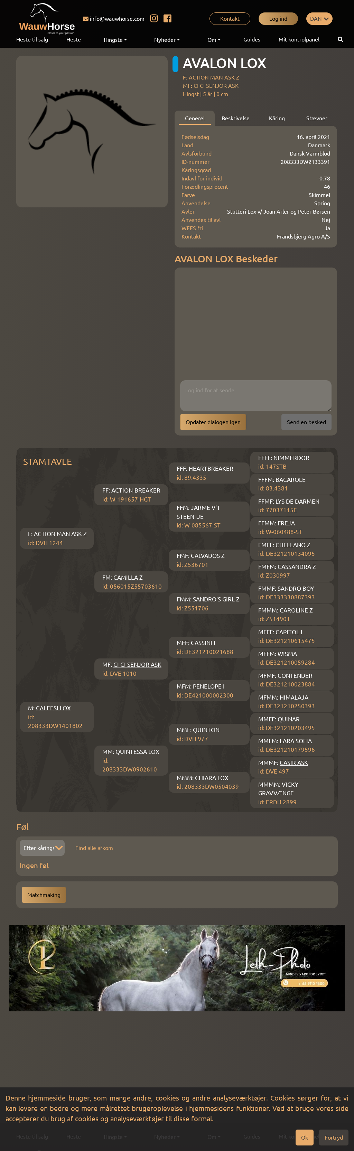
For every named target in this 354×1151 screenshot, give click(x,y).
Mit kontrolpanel (299, 39)
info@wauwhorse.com (117, 19)
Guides (251, 39)
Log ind (278, 19)
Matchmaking (43, 895)
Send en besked (306, 422)
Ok (304, 1137)
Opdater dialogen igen (213, 422)
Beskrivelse (236, 118)
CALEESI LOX (53, 708)
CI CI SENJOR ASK (137, 664)
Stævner (316, 118)
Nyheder (165, 40)
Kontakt (230, 19)
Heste (73, 39)
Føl (22, 827)
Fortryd (334, 1137)
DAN (316, 19)
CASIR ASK (294, 762)
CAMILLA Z (128, 577)
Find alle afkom (94, 848)
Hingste (113, 40)
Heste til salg (32, 39)
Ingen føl (34, 865)
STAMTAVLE (47, 462)
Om (211, 40)
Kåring (277, 118)
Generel (195, 118)
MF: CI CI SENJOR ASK (211, 86)
